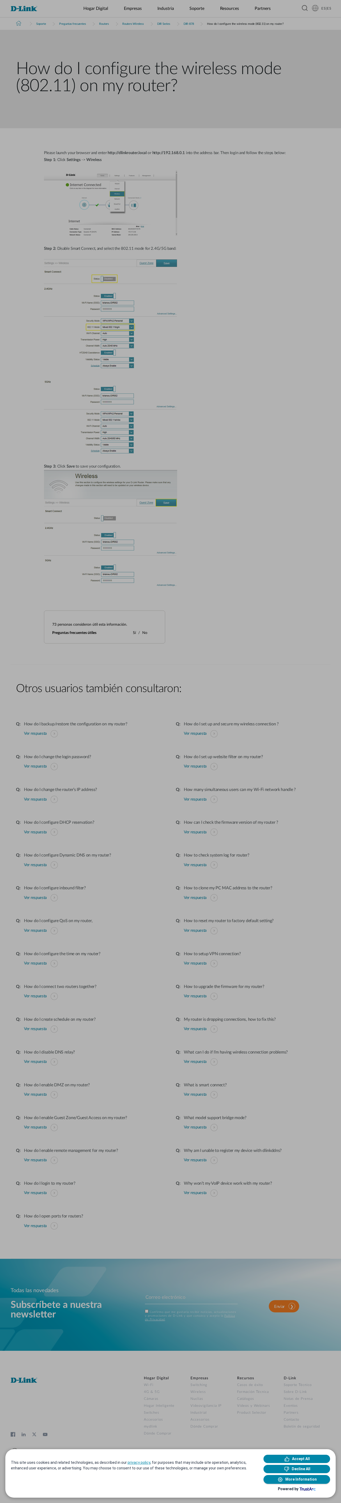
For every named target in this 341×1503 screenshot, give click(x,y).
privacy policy (139, 1462)
